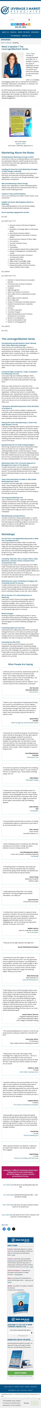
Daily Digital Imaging (32, 780)
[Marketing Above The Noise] (20, 1373)
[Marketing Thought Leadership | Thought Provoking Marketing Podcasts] (11, 25)
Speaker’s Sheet (20, 143)
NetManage (34, 856)
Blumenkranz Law (32, 757)
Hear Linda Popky (8, 1205)
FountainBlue (34, 811)
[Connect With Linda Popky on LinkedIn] (20, 25)
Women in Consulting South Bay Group (26, 1158)
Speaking (27, 1387)
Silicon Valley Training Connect (29, 1072)
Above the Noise (24, 32)
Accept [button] (34, 1403)
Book (22, 1387)
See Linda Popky (8, 1185)
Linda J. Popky (30, 53)
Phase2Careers (33, 692)
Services (13, 32)
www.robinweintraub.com (30, 980)
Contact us (12, 1172)
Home (3, 43)
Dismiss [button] (26, 1403)
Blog (18, 1390)
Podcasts (24, 1390)
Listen (13, 1255)
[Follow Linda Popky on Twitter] (14, 25)
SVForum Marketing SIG (31, 1135)
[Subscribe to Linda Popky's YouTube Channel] (23, 25)
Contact (30, 1390)
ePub (18, 1290)
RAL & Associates (32, 932)
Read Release (19, 1274)
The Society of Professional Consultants (26, 1105)
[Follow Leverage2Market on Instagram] (26, 25)
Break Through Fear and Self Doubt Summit (24, 723)
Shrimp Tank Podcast (14, 1261)
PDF (14, 1290)
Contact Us (26, 36)
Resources (35, 32)
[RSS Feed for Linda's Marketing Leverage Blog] (29, 25)
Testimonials (15, 36)
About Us (5, 32)
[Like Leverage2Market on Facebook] (17, 25)
